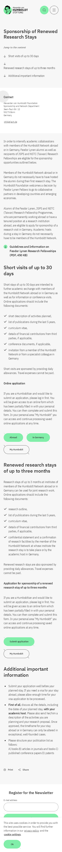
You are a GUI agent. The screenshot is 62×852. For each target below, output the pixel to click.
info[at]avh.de (10, 121)
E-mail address (10, 800)
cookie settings (12, 834)
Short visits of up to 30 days (23, 56)
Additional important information (26, 76)
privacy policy (31, 830)
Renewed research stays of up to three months (29, 68)
